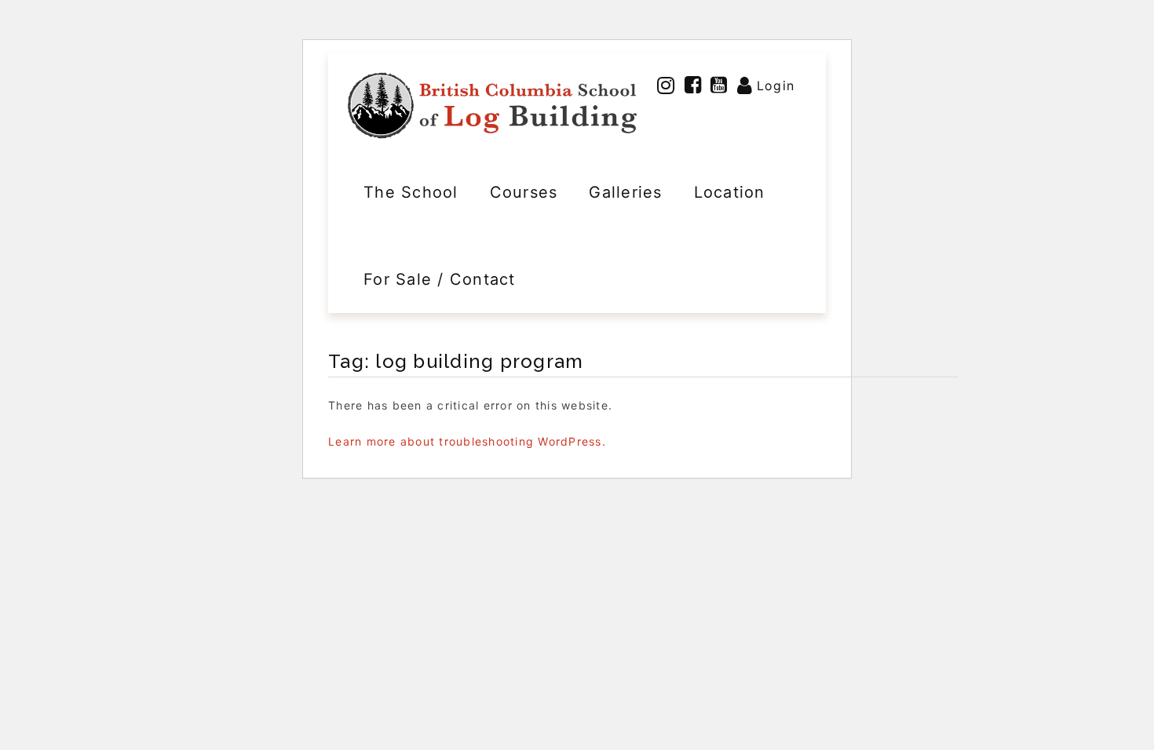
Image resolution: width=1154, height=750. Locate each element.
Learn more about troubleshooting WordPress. (467, 441)
